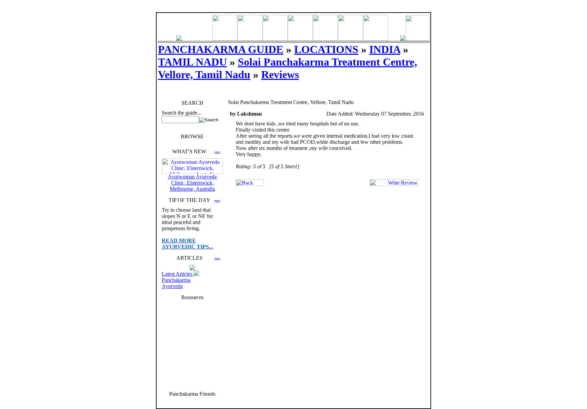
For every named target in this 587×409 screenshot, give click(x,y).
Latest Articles (178, 274)
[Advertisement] (192, 345)
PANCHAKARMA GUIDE (220, 49)
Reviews (280, 74)
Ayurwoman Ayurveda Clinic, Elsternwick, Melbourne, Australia (192, 183)
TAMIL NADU (192, 62)
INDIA (384, 49)
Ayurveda (172, 286)
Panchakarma (176, 280)
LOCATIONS (326, 49)
